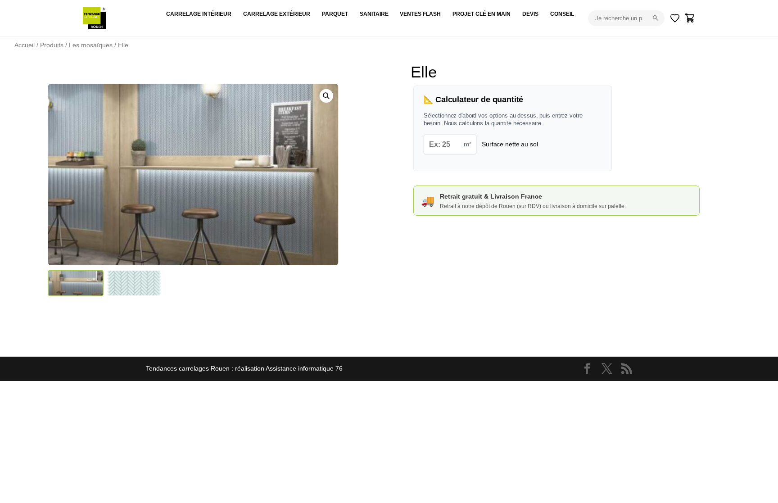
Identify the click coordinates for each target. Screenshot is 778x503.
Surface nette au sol (510, 144)
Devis (530, 14)
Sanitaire (374, 14)
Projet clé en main (481, 14)
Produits (51, 45)
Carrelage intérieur (198, 14)
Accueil (24, 45)
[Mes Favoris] (675, 18)
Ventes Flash (420, 14)
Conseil (562, 14)
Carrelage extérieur (276, 14)
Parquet (335, 14)
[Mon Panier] (690, 18)
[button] (326, 96)
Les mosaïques (91, 45)
